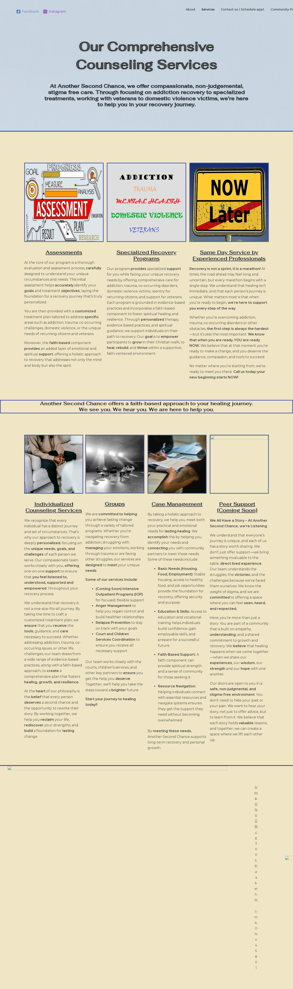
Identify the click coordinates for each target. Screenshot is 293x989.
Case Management (177, 504)
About (190, 9)
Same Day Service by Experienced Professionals (229, 255)
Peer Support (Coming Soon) (237, 507)
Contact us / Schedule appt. (243, 9)
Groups (115, 503)
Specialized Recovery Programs (146, 255)
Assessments (63, 252)
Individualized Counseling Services (54, 507)
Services (208, 9)
